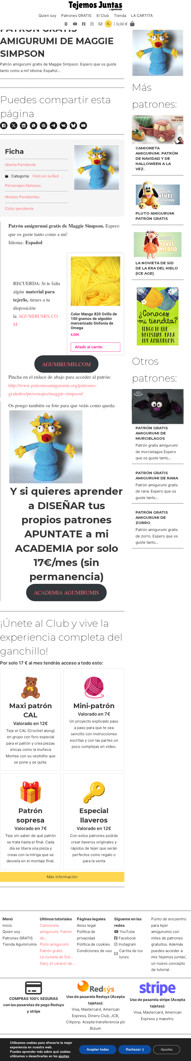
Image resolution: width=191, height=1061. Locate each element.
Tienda (120, 15)
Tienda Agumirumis (19, 944)
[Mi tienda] (158, 316)
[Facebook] (3, 125)
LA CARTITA (142, 15)
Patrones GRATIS (76, 15)
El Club (102, 15)
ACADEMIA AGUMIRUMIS (66, 592)
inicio (7, 925)
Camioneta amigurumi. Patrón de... (56, 931)
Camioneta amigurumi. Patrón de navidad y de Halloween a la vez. (157, 158)
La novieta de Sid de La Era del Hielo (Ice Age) (157, 268)
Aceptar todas (98, 1049)
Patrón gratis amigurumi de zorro (152, 517)
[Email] (83, 125)
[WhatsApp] (33, 125)
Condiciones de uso (94, 950)
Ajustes (167, 1049)
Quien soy (47, 15)
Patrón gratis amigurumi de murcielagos (152, 433)
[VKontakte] (63, 125)
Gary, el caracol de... (57, 963)
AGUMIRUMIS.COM (66, 364)
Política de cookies (93, 944)
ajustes (63, 1056)
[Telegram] (53, 125)
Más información (62, 876)
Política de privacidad (86, 934)
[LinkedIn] (23, 125)
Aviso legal (86, 925)
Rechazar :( (135, 1049)
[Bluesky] (73, 125)
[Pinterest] (43, 125)
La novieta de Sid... (56, 957)
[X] (13, 125)
